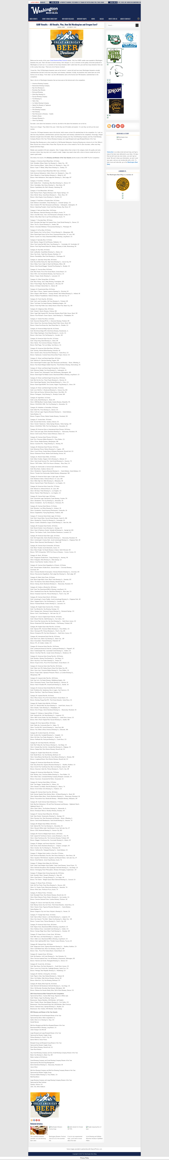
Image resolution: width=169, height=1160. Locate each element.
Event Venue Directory (49, 19)
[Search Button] (138, 18)
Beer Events (33, 19)
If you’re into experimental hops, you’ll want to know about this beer (75, 1138)
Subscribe (110, 152)
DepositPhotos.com (96, 1149)
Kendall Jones (61, 27)
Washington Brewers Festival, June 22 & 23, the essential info (57, 1138)
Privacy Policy (84, 1158)
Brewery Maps (82, 19)
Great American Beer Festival (58, 60)
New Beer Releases (68, 19)
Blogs (102, 19)
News (93, 19)
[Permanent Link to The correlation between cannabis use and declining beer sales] (39, 1130)
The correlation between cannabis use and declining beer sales (38, 1138)
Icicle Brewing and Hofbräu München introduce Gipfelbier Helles (94, 1138)
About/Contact (125, 19)
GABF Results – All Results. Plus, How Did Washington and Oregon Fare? (66, 24)
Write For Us (113, 19)
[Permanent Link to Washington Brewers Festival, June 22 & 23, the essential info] (57, 1130)
